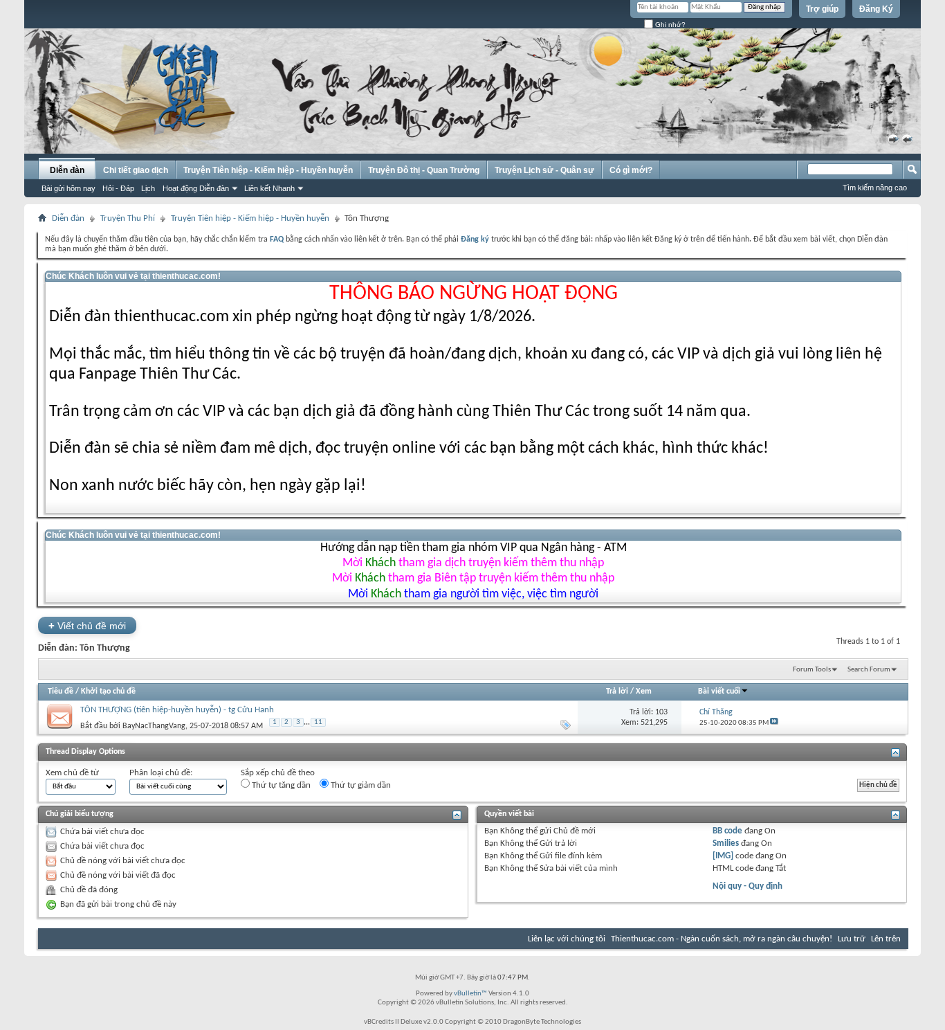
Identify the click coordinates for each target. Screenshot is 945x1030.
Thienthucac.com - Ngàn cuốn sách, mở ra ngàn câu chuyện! (721, 938)
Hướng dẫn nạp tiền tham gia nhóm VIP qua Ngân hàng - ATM (473, 547)
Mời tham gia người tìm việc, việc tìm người (473, 594)
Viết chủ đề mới (87, 625)
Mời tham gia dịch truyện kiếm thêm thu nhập (473, 563)
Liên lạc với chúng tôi (566, 938)
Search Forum (868, 670)
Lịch (148, 188)
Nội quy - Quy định (747, 886)
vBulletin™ (470, 993)
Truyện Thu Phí (127, 218)
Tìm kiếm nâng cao (875, 187)
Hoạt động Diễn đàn (196, 188)
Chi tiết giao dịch (135, 170)
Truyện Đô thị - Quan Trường (423, 170)
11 (318, 722)
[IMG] (723, 855)
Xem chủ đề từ (72, 772)
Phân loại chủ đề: (160, 772)
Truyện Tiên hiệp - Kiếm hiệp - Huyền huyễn (268, 170)
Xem (644, 691)
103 (661, 712)
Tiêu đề (60, 691)
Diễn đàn (67, 170)
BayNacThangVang (153, 726)
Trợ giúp (822, 9)
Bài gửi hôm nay (68, 188)
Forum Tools (812, 670)
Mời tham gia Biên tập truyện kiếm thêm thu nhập (473, 578)
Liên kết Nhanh (269, 188)
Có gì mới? (630, 170)
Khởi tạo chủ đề (108, 691)
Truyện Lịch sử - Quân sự (544, 170)
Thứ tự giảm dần (360, 785)
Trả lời (617, 691)
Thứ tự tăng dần (280, 785)
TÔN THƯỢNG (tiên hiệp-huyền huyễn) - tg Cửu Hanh (177, 709)
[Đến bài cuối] (774, 723)
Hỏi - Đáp (118, 188)
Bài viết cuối (719, 691)
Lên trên (886, 938)
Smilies (726, 843)
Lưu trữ (851, 938)
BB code (727, 830)
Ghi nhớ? (669, 24)
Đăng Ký (876, 9)
